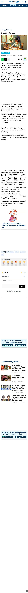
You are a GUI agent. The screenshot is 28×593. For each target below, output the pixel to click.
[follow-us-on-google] (25, 59)
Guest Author (5, 53)
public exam (22, 252)
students (17, 252)
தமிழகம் (20, 5)
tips (2, 254)
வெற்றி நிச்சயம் (10, 252)
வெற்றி (3, 252)
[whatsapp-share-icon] (2, 60)
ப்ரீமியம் (13, 5)
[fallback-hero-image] (6, 367)
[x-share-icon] (5, 60)
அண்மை (4, 5)
